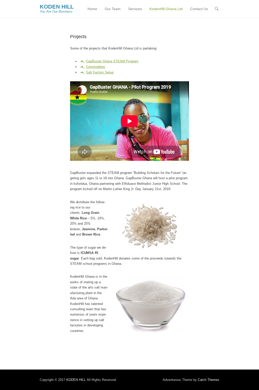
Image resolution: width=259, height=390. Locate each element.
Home (92, 9)
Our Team (113, 9)
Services (135, 9)
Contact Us (199, 9)
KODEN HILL (57, 7)
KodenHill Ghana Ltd (166, 9)
